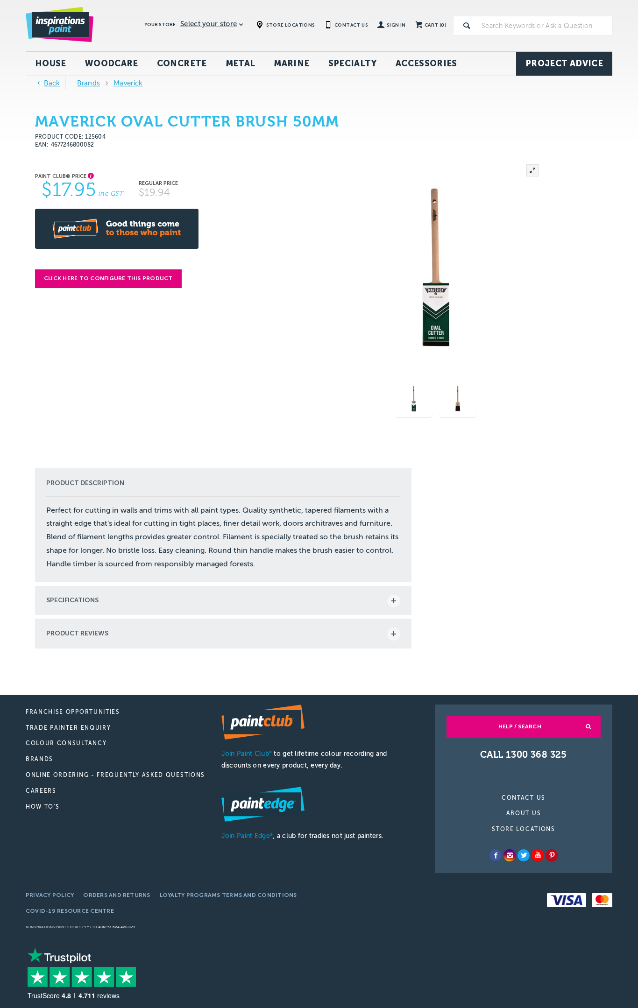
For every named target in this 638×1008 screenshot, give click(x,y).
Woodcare (111, 63)
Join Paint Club (246, 753)
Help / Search (519, 726)
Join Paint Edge (247, 835)
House (50, 63)
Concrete (182, 63)
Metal (240, 63)
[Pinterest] (552, 855)
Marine (291, 63)
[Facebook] (495, 855)
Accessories (426, 63)
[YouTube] (538, 855)
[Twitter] (523, 855)
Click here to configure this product (108, 278)
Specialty (352, 63)
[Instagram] (509, 855)
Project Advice (564, 63)
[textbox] (545, 26)
